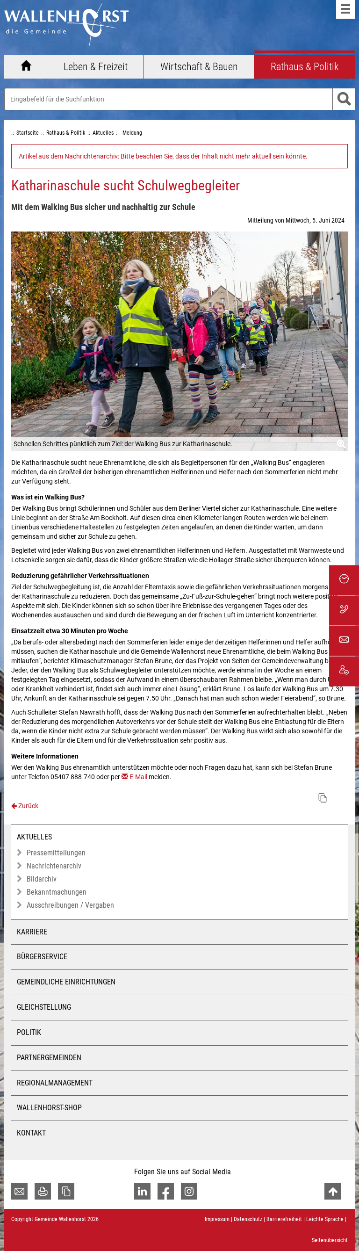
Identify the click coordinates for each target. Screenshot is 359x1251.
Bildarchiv (42, 879)
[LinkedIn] (142, 1191)
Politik (29, 1032)
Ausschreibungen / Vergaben (70, 905)
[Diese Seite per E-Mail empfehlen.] (19, 1191)
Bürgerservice (42, 956)
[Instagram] (189, 1191)
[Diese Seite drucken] (43, 1191)
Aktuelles (34, 836)
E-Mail (138, 777)
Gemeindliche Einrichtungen (66, 981)
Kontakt (31, 1132)
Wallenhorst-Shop (49, 1107)
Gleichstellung (44, 1007)
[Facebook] (166, 1191)
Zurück (27, 806)
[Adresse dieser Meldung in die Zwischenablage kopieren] (322, 797)
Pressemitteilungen (56, 852)
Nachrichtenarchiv (54, 865)
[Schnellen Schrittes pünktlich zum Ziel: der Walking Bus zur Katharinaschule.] (179, 341)
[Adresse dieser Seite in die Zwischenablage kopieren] (66, 1191)
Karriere (32, 931)
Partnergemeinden (49, 1057)
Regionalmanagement (55, 1082)
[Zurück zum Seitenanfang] (332, 1191)
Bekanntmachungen (56, 892)
